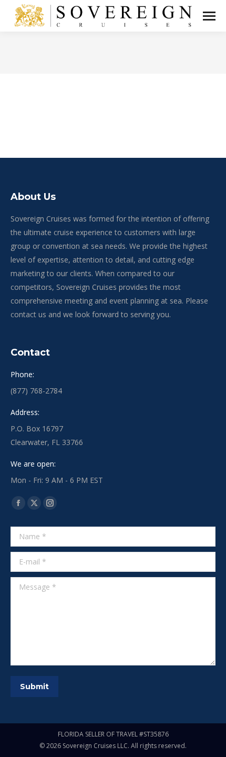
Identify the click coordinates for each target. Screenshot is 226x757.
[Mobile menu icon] (209, 16)
